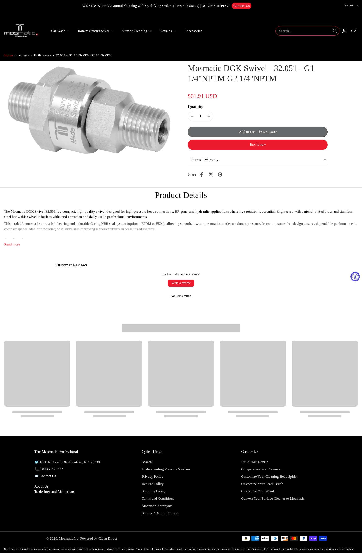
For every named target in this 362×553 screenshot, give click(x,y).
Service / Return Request (160, 513)
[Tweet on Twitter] (210, 174)
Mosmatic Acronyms (157, 506)
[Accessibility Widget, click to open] (355, 276)
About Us (41, 486)
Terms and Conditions (158, 498)
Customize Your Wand (257, 491)
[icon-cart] (353, 31)
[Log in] (344, 30)
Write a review (181, 283)
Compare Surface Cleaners (261, 469)
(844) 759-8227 (51, 469)
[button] (258, 132)
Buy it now (258, 144)
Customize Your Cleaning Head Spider (269, 477)
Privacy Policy (152, 477)
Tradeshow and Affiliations (54, 492)
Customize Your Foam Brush (262, 484)
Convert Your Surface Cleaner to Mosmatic (273, 498)
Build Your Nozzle (254, 462)
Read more (12, 244)
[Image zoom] (89, 110)
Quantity (195, 106)
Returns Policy (153, 484)
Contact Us (241, 6)
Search (147, 462)
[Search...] (335, 31)
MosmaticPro (69, 538)
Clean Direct (107, 538)
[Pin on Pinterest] (220, 174)
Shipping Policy (153, 491)
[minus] (192, 116)
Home (8, 55)
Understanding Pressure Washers (166, 469)
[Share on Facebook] (201, 174)
